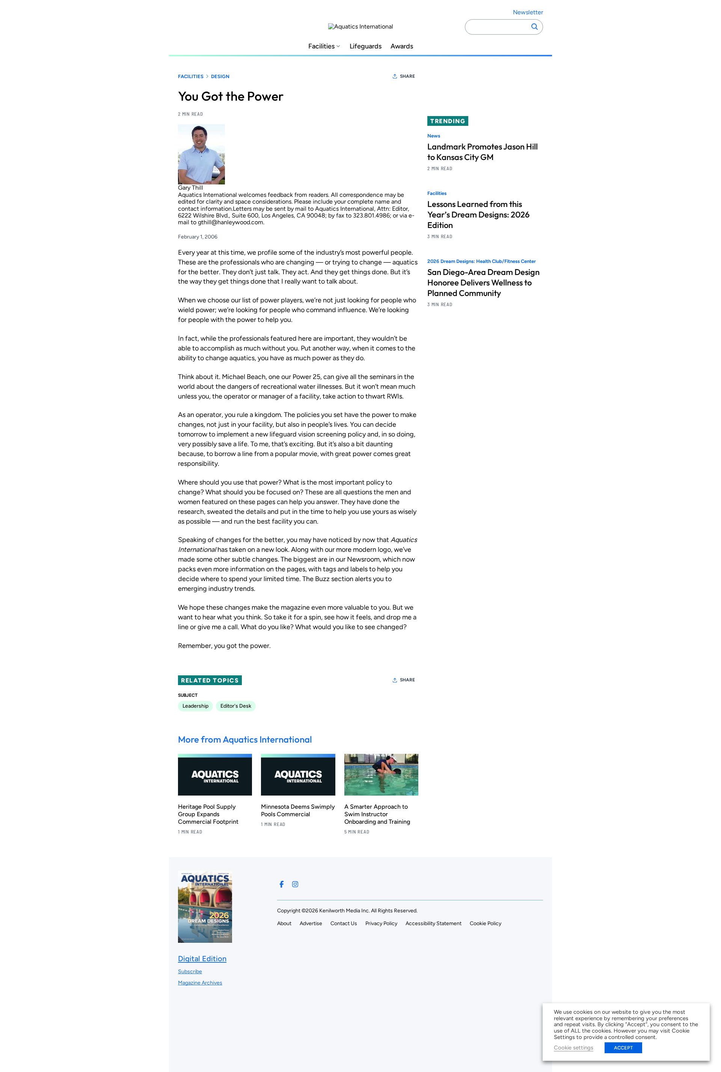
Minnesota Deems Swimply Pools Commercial (298, 810)
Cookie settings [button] (573, 1047)
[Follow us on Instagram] (295, 884)
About (284, 923)
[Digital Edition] (205, 939)
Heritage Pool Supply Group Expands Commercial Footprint (208, 814)
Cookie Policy (485, 923)
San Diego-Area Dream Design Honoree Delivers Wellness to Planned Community (483, 283)
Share (407, 76)
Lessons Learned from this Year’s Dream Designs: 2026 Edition (478, 215)
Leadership (195, 706)
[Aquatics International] (360, 26)
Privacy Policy (381, 923)
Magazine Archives (200, 983)
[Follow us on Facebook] (281, 884)
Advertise (311, 923)
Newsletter (528, 12)
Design (220, 76)
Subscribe (190, 971)
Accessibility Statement (434, 923)
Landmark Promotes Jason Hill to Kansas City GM (482, 151)
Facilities (321, 46)
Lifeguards (366, 46)
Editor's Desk (235, 706)
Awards (402, 46)
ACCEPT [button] (623, 1048)
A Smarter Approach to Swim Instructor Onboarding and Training (377, 814)
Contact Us (343, 923)
